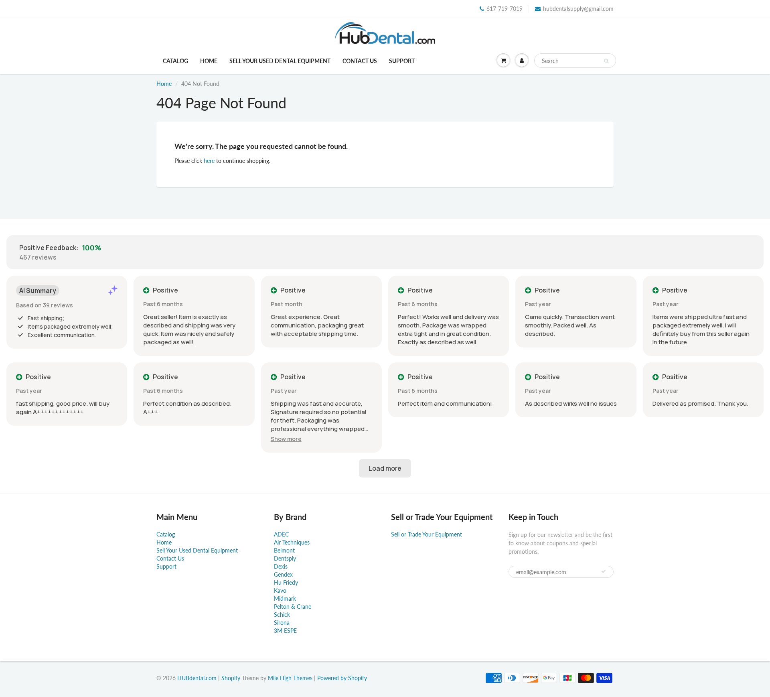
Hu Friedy (286, 582)
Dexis (281, 566)
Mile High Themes (290, 678)
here (209, 160)
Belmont (284, 550)
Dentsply (285, 558)
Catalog (175, 60)
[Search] (606, 61)
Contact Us (359, 60)
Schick (282, 614)
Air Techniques (292, 542)
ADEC (281, 534)
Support (402, 60)
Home (208, 60)
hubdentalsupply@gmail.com (578, 8)
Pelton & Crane (292, 606)
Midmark (285, 598)
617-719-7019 (504, 8)
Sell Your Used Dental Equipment (279, 60)
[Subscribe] (603, 571)
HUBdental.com (197, 678)
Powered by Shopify (342, 678)
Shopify (230, 678)
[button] (286, 439)
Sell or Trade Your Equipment (426, 534)
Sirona (282, 622)
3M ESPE (285, 630)
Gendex (283, 574)
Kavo (280, 590)
